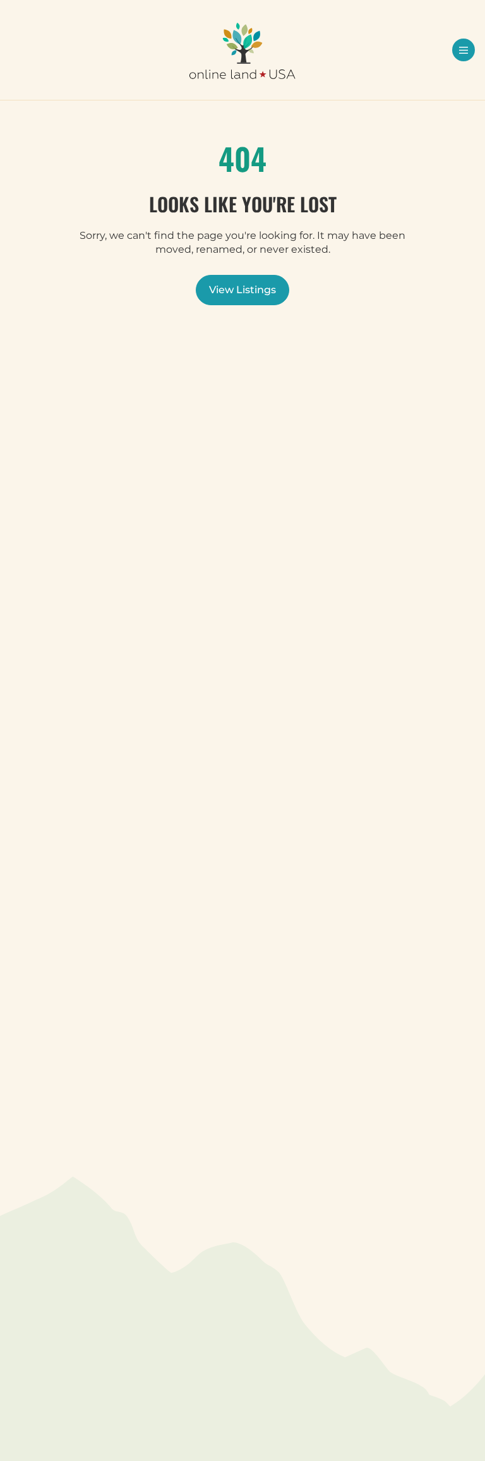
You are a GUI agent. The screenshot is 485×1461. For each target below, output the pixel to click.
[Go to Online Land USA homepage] (242, 51)
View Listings (242, 290)
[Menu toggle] (463, 50)
